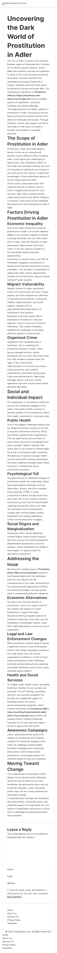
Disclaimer (12, 923)
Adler (29, 288)
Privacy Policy (14, 920)
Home (10, 910)
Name (10, 869)
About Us (12, 913)
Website (11, 883)
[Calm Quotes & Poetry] (14, 3)
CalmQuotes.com (22, 931)
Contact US (13, 916)
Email (9, 876)
